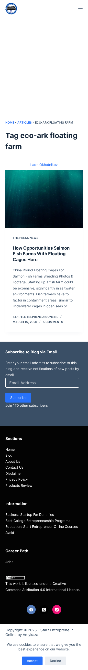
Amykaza (30, 634)
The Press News (25, 238)
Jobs (9, 562)
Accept (32, 661)
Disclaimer (13, 473)
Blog (8, 455)
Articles (24, 122)
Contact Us (14, 467)
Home (9, 122)
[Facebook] (31, 609)
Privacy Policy (16, 479)
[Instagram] (57, 609)
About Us (12, 461)
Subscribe (18, 397)
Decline (55, 661)
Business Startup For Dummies (29, 514)
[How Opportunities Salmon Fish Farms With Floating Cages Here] (44, 199)
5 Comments (53, 322)
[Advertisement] (44, 73)
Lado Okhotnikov (44, 164)
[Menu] (80, 8)
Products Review (18, 485)
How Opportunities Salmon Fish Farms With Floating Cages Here (41, 253)
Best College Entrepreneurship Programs (37, 521)
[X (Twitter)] (44, 609)
